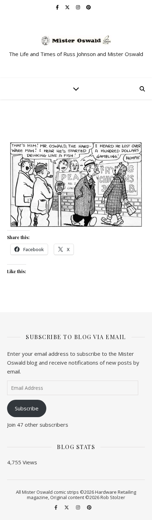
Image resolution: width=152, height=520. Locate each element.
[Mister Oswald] (76, 40)
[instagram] (78, 7)
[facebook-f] (58, 7)
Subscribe (27, 408)
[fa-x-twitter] (68, 7)
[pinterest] (88, 7)
